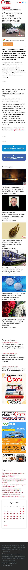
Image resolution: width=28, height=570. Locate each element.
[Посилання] (6, 2)
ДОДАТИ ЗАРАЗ (8, 44)
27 (14, 519)
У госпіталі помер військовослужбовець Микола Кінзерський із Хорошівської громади (13, 216)
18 (7, 516)
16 (23, 514)
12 (11, 514)
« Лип (5, 525)
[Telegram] (25, 2)
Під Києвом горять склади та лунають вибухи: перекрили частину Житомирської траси (13, 189)
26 (11, 519)
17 (4, 516)
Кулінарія (5, 367)
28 (17, 519)
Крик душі (14, 353)
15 (20, 514)
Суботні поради (13, 367)
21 (17, 516)
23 (23, 516)
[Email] (17, 2)
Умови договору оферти (9, 563)
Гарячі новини (6, 342)
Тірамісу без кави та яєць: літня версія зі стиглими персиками (13, 370)
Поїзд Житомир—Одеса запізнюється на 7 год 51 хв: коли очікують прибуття (12, 270)
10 (4, 514)
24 (4, 519)
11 (7, 514)
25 (7, 519)
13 (14, 514)
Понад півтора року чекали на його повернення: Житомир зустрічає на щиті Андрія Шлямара (13, 322)
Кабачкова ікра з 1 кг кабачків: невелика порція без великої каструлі (13, 495)
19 (11, 516)
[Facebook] (23, 2)
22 (20, 516)
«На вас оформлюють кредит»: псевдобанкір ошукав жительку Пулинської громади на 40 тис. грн (12, 490)
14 (17, 514)
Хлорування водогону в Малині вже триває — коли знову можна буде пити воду (13, 295)
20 (14, 516)
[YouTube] (20, 2)
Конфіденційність (7, 565)
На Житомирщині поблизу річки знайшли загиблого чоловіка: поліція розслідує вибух (12, 243)
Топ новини (14, 342)
